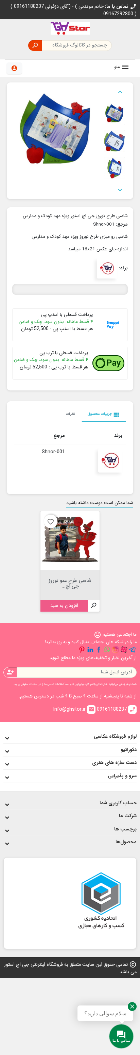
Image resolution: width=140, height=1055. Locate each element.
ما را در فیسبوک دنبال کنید (99, 649)
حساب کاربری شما (118, 803)
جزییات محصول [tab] (103, 415)
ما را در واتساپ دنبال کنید (107, 649)
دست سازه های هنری (114, 763)
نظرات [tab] (70, 414)
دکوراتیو (129, 750)
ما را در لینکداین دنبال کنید (90, 649)
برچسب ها (125, 829)
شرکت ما (128, 816)
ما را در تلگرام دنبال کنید (132, 649)
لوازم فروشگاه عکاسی (115, 737)
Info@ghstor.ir (73, 709)
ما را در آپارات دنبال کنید (124, 649)
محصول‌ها (126, 842)
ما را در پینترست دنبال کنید (82, 649)
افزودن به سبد (64, 606)
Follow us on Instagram (115, 649)
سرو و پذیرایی (122, 776)
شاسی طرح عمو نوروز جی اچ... (70, 583)
